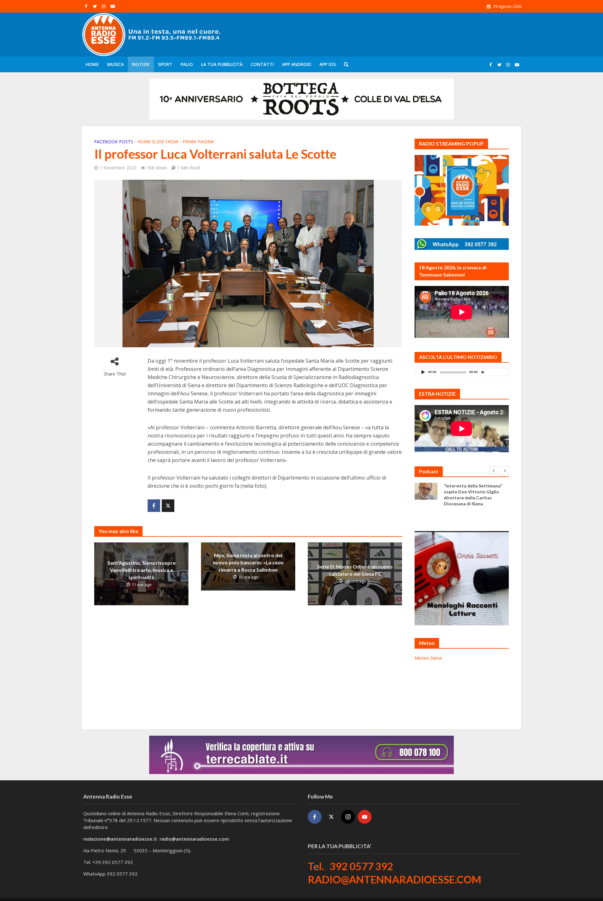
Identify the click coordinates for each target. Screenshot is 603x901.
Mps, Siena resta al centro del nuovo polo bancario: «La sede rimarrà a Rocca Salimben (248, 562)
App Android (296, 64)
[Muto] (483, 372)
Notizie (141, 64)
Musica (115, 64)
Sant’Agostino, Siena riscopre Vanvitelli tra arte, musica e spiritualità (141, 570)
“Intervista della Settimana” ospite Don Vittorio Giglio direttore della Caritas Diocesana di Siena (473, 494)
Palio (187, 64)
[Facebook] (315, 817)
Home (92, 64)
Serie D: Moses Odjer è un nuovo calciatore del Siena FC (355, 570)
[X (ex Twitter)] (331, 817)
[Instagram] (348, 817)
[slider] (496, 373)
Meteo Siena (428, 658)
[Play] (423, 372)
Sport (165, 64)
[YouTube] (365, 817)
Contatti (262, 64)
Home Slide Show (157, 142)
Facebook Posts (113, 142)
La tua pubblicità (221, 64)
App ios (327, 64)
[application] (462, 372)
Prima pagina (198, 142)
